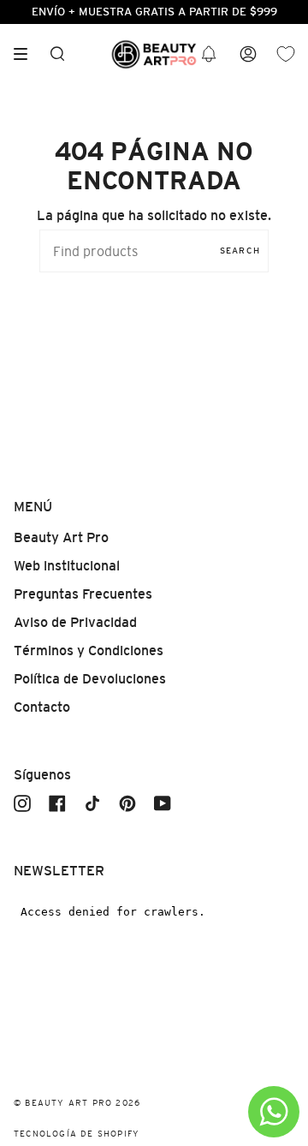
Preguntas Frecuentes (83, 594)
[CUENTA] (248, 54)
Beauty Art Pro (61, 537)
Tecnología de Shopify (76, 1133)
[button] (208, 54)
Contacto (42, 707)
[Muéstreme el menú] (26, 54)
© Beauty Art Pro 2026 (77, 1102)
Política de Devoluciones (90, 678)
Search (240, 250)
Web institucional (67, 565)
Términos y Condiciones (88, 650)
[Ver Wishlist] (285, 54)
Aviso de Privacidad (75, 622)
